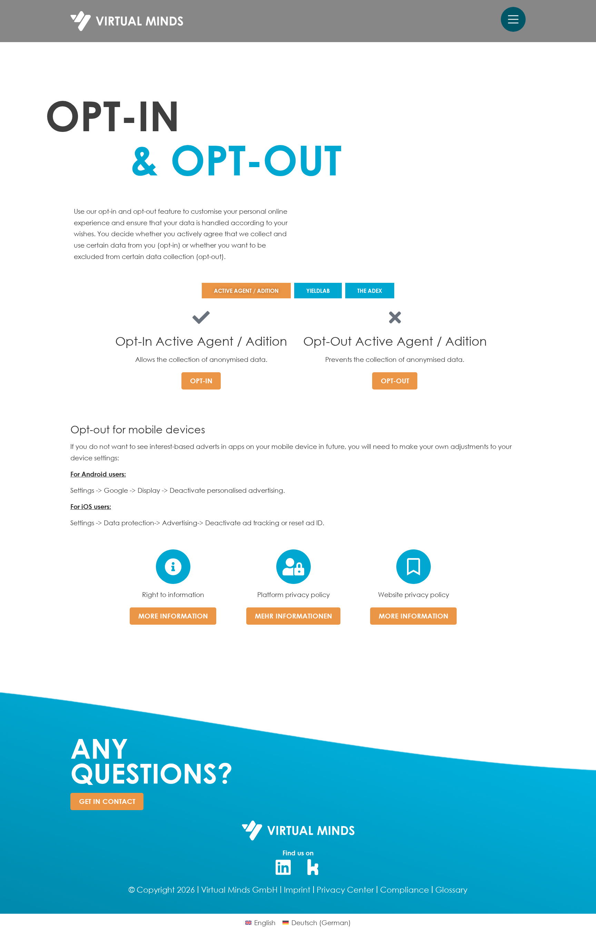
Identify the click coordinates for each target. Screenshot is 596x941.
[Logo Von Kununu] (313, 867)
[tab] (246, 290)
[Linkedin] (283, 867)
